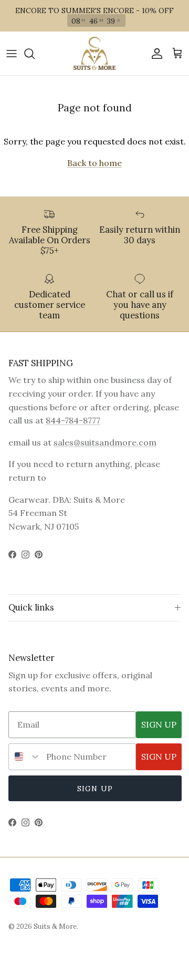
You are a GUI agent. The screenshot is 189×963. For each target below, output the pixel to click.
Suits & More (55, 926)
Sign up (95, 788)
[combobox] (25, 757)
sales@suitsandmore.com (105, 442)
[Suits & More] (95, 53)
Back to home (94, 163)
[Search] (34, 53)
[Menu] (11, 53)
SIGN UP (158, 724)
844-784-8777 (73, 420)
